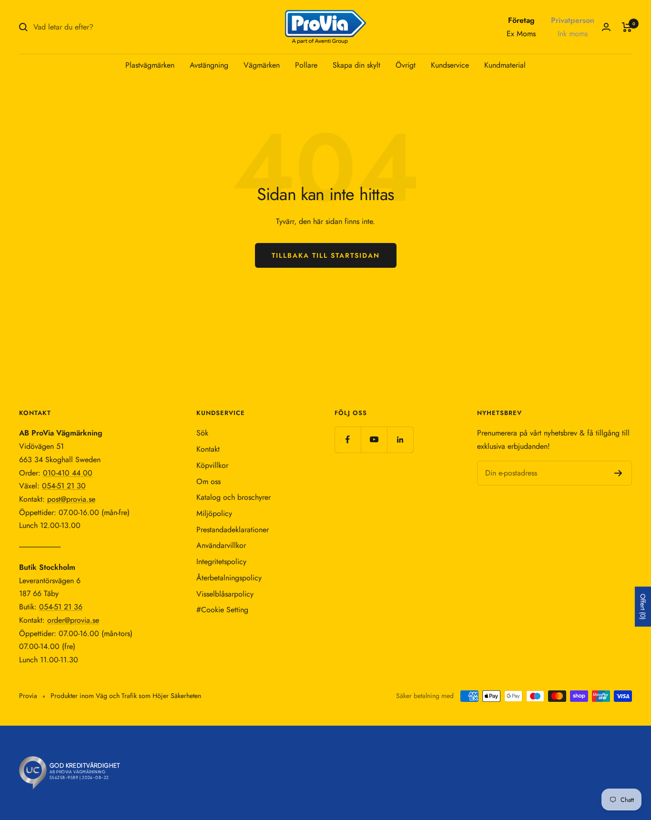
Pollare (306, 65)
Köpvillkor (212, 465)
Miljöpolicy (214, 513)
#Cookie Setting (222, 609)
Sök (202, 432)
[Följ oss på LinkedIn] (400, 439)
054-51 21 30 (64, 485)
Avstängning (209, 65)
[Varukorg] (627, 27)
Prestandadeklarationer (232, 529)
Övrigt (406, 65)
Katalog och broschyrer (233, 497)
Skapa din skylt (356, 65)
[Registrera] (618, 473)
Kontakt (208, 449)
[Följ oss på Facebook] (348, 439)
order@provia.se (73, 620)
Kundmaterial (505, 65)
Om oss (208, 481)
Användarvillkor (221, 545)
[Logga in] (606, 27)
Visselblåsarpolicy (225, 593)
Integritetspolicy (221, 561)
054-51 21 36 (60, 606)
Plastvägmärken (149, 65)
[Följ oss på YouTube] (374, 439)
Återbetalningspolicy (229, 577)
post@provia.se (71, 499)
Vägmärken (262, 65)
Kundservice (450, 65)
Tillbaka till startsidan (326, 255)
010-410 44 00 (67, 472)
